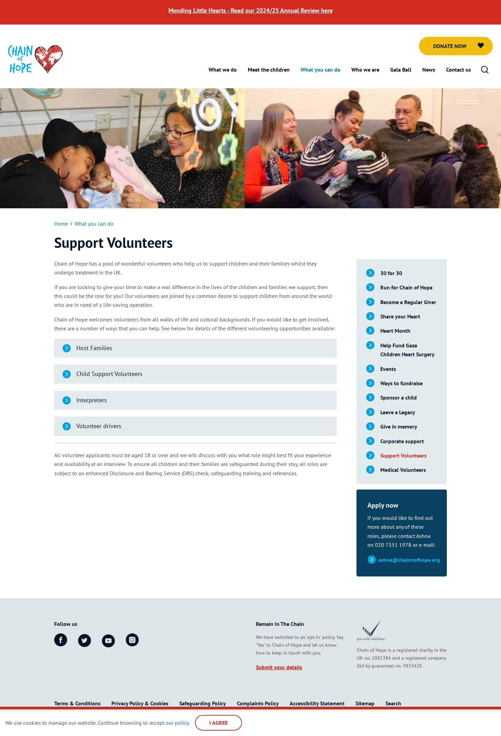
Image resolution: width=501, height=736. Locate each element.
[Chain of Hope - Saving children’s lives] (35, 58)
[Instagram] (132, 639)
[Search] (484, 69)
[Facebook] (60, 639)
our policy (177, 722)
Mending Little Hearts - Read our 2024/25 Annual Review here (250, 10)
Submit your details (279, 667)
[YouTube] (108, 640)
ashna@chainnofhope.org (409, 559)
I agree (218, 722)
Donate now (450, 46)
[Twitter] (84, 640)
